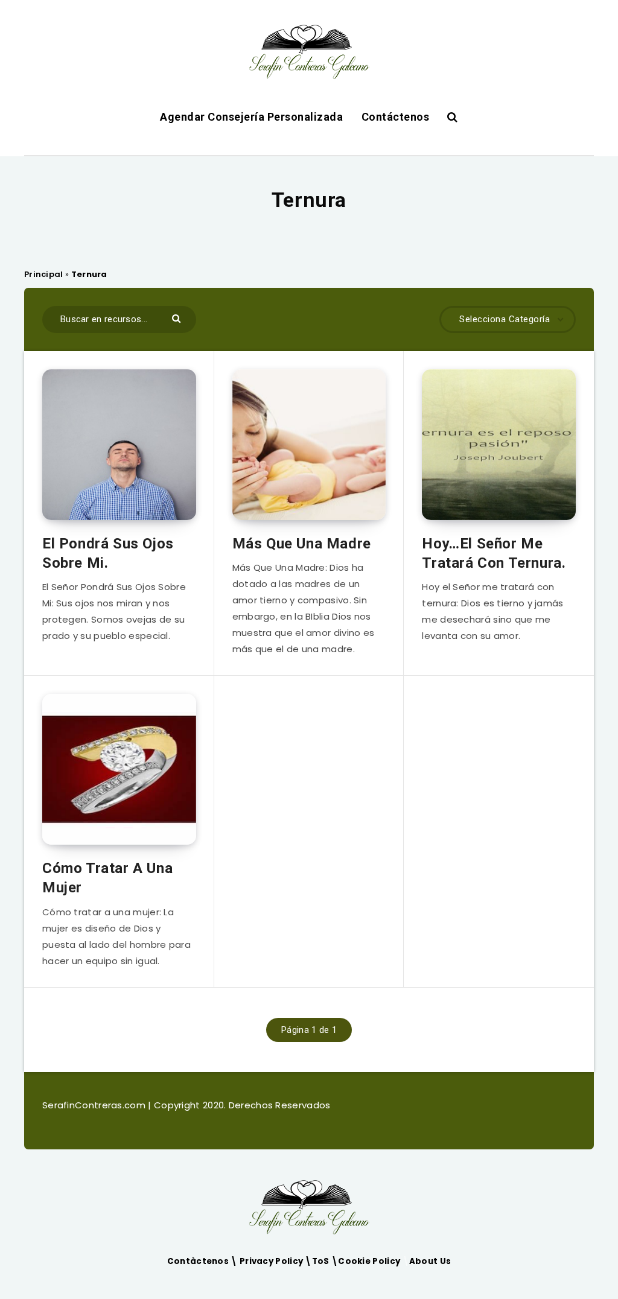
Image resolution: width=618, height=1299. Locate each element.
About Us (430, 1261)
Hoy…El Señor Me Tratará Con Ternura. (493, 553)
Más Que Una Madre (301, 543)
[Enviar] (177, 317)
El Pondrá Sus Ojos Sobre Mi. (108, 553)
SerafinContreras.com (95, 1105)
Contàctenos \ (203, 1261)
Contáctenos (396, 116)
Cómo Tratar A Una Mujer (107, 878)
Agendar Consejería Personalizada (251, 116)
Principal (43, 274)
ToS (321, 1261)
